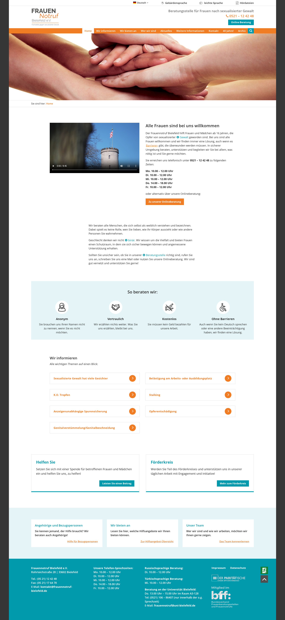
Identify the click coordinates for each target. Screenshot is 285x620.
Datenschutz (238, 568)
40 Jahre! (228, 31)
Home (88, 31)
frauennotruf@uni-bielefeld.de (174, 605)
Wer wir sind (148, 31)
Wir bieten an (128, 31)
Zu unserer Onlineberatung (165, 201)
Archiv (242, 31)
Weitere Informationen (190, 31)
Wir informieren (105, 31)
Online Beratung (241, 22)
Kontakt (213, 31)
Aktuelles (166, 31)
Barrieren (152, 145)
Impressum (219, 568)
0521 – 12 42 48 (241, 16)
